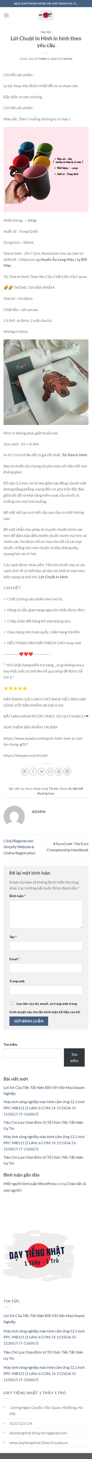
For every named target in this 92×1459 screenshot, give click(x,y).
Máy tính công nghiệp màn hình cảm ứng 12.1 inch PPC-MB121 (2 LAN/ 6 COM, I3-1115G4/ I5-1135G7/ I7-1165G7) (44, 1107)
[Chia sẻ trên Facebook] (33, 772)
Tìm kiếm (10, 1044)
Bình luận (17, 896)
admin (67, 58)
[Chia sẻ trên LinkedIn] (67, 772)
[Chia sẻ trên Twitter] (42, 772)
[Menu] (6, 15)
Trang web (17, 981)
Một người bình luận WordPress (30, 1183)
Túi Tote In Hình (74, 454)
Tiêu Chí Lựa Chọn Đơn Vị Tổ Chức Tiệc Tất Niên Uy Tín (43, 1355)
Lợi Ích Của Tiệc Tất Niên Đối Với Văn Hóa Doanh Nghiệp (44, 1318)
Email (14, 959)
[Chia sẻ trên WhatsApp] (25, 772)
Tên (13, 937)
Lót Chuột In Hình (53, 576)
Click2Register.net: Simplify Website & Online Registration (19, 846)
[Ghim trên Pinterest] (59, 772)
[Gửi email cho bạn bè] (50, 772)
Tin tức (46, 32)
